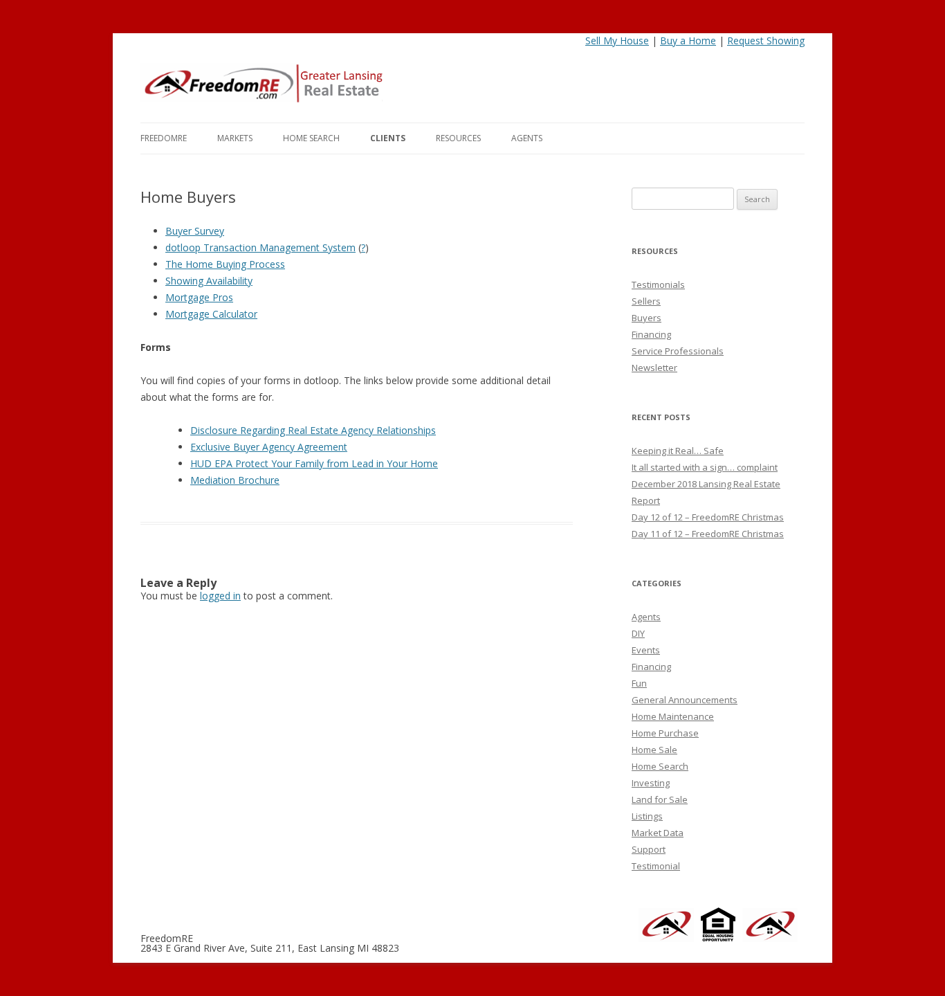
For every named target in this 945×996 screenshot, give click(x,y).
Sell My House (617, 40)
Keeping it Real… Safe (678, 450)
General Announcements (684, 700)
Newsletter (654, 367)
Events (646, 650)
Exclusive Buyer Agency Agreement (268, 446)
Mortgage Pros (199, 297)
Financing (651, 334)
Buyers (646, 317)
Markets (235, 138)
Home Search (311, 138)
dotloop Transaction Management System (260, 247)
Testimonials (658, 284)
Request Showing (766, 40)
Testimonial (656, 866)
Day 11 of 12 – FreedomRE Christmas (708, 533)
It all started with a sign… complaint (705, 467)
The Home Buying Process (225, 264)
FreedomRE (163, 138)
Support (649, 849)
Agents (526, 138)
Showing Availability (209, 280)
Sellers (646, 301)
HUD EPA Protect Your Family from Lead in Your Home (314, 463)
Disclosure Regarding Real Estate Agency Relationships (313, 430)
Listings (647, 816)
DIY (638, 633)
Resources (458, 138)
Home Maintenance (673, 716)
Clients (387, 138)
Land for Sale (660, 799)
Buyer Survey (194, 230)
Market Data (657, 832)
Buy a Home (688, 40)
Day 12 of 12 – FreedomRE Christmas (708, 517)
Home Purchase (665, 733)
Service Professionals (678, 351)
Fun (639, 683)
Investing (651, 783)
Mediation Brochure (234, 480)
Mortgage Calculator (211, 313)
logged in (220, 595)
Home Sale (654, 749)
